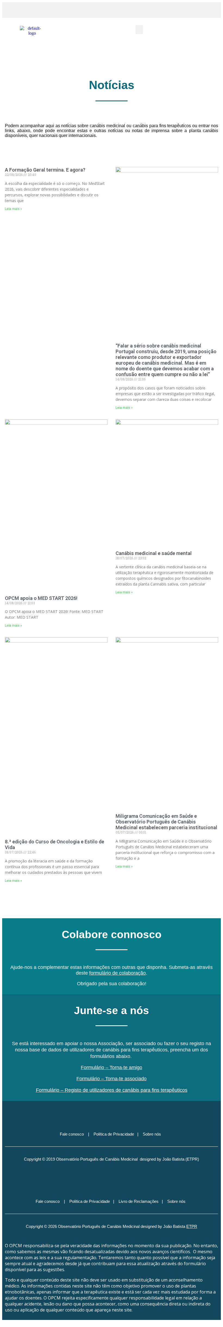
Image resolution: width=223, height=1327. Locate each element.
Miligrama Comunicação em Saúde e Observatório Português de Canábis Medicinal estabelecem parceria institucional (166, 821)
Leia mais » (13, 209)
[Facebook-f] (82, 1180)
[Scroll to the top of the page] (3, 1322)
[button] (170, 10)
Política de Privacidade (114, 1134)
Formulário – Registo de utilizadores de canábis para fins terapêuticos (111, 1090)
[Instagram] (101, 1180)
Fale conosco (72, 1134)
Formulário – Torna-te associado (111, 1078)
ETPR (191, 1226)
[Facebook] (91, 1113)
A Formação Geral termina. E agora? (45, 170)
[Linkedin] (121, 1180)
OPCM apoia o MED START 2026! (41, 598)
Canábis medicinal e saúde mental (154, 553)
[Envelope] (131, 1113)
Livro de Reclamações (139, 1201)
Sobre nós (152, 1134)
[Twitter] (111, 1113)
